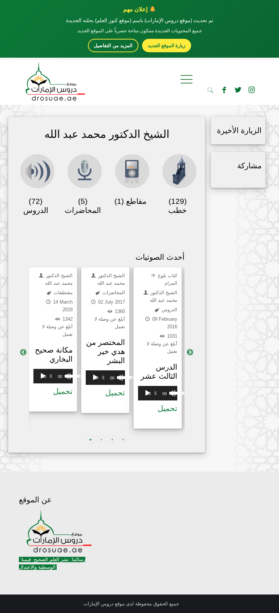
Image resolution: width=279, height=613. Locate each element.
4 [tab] (123, 439)
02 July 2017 (111, 302)
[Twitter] (238, 90)
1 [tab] (90, 439)
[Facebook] (224, 90)
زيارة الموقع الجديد (166, 45)
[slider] (67, 375)
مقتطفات (62, 292)
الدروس (168, 309)
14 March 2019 (62, 305)
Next (190, 352)
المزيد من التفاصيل (113, 45)
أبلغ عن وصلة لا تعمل (57, 330)
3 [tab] (112, 439)
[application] (53, 376)
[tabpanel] (53, 339)
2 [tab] (101, 439)
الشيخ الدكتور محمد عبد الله (58, 279)
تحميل (63, 391)
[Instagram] (252, 90)
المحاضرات (113, 292)
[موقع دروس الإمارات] (54, 79)
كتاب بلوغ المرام (167, 279)
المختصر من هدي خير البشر (105, 351)
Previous (23, 352)
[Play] (42, 376)
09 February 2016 (164, 322)
